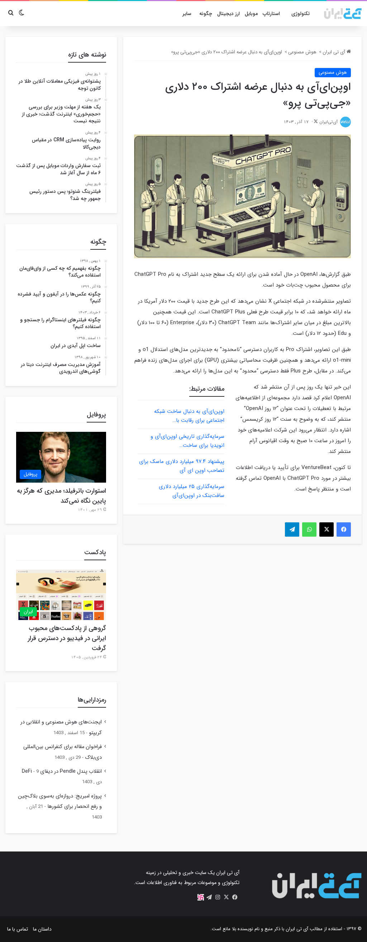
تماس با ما (17, 929)
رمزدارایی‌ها (92, 700)
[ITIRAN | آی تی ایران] (343, 13)
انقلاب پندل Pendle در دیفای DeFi (62, 771)
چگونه (205, 14)
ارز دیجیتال (228, 14)
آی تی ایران (335, 52)
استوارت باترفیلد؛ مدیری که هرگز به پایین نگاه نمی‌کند (61, 496)
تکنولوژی (300, 14)
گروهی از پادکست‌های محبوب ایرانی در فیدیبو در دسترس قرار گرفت (67, 638)
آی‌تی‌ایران (328, 121)
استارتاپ (271, 14)
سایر (186, 14)
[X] (226, 897)
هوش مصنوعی (302, 52)
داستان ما (42, 929)
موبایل (251, 14)
